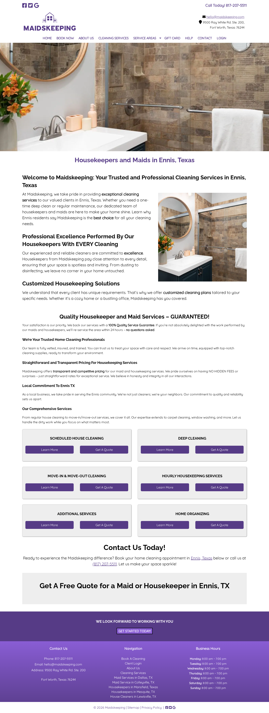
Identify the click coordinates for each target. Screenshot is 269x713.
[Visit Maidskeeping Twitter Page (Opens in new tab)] (30, 5)
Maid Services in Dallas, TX (133, 677)
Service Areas (144, 38)
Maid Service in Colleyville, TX (133, 682)
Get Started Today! (135, 631)
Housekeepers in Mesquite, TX (133, 692)
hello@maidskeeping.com (225, 17)
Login (221, 38)
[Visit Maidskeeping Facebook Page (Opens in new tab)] (24, 5)
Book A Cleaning (133, 659)
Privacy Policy (152, 707)
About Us (86, 38)
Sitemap (133, 707)
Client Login (133, 663)
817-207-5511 (64, 659)
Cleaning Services (113, 38)
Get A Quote (104, 450)
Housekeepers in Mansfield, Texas (133, 687)
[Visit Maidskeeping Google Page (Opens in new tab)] (36, 5)
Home (47, 38)
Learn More (49, 450)
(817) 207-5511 (105, 563)
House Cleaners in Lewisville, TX (133, 696)
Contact (205, 38)
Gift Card (172, 38)
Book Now (65, 38)
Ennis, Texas (201, 557)
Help (189, 38)
